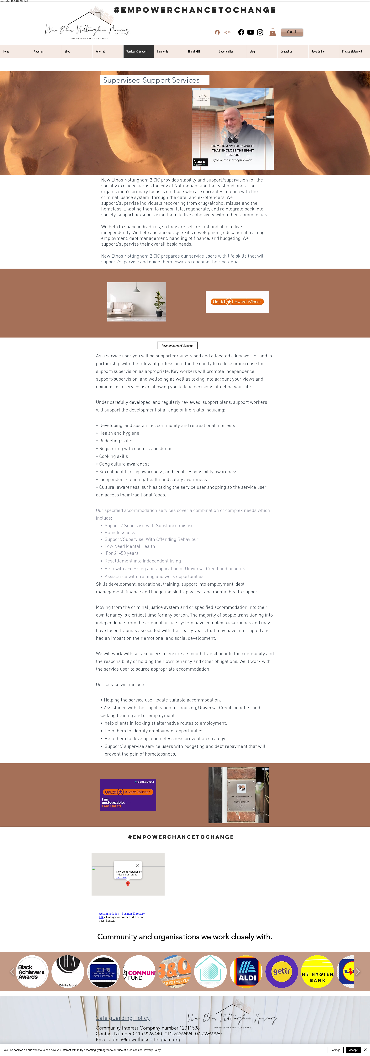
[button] (272, 32)
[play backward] (12, 971)
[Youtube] (251, 32)
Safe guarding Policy (123, 1018)
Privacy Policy (152, 1050)
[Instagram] (260, 32)
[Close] (365, 1050)
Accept (353, 1050)
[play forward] (357, 971)
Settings (335, 1050)
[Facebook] (241, 32)
